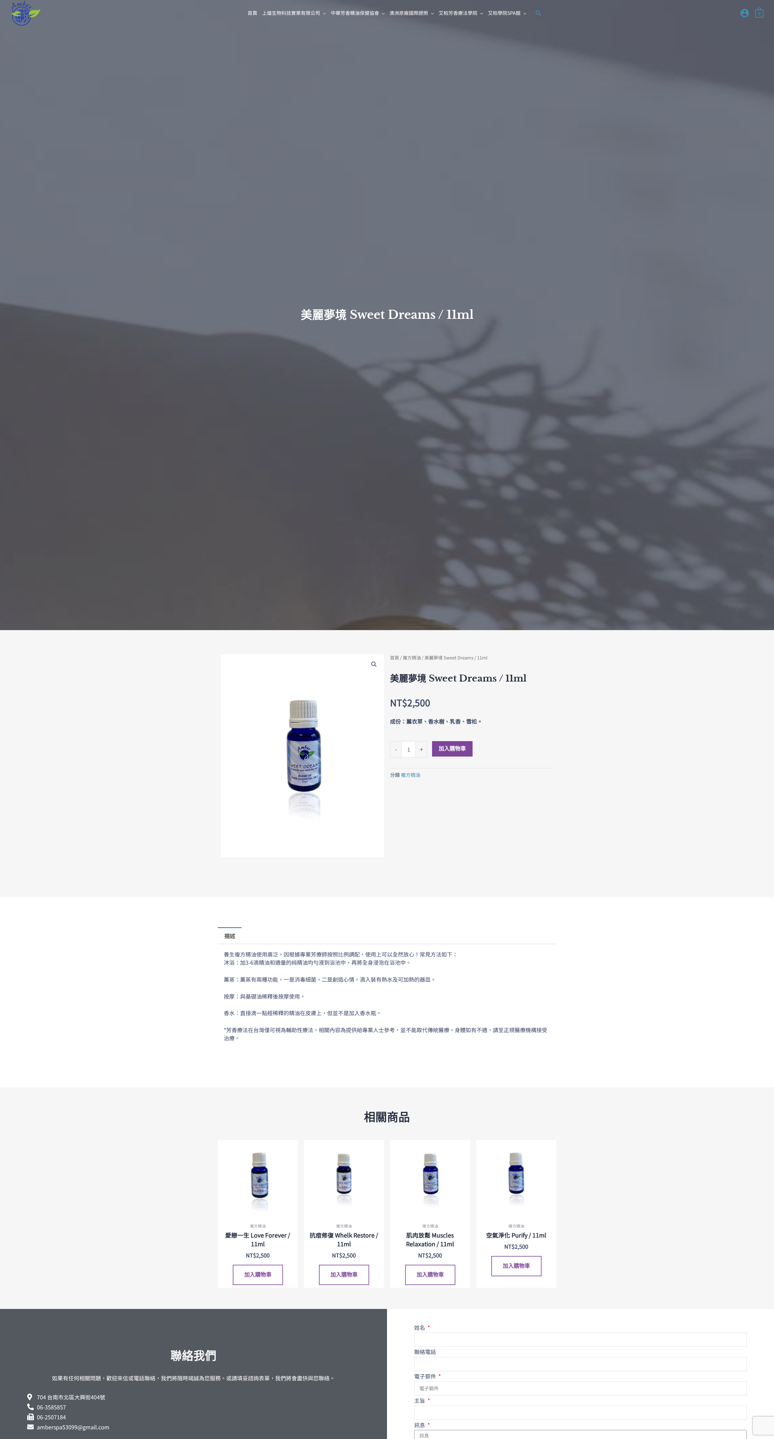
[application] (323, 12)
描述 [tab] (229, 936)
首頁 (394, 657)
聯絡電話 (425, 1352)
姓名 (420, 1327)
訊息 (420, 1425)
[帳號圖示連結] (744, 13)
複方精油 (412, 657)
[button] (294, 13)
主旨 (420, 1400)
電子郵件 (425, 1376)
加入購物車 (452, 748)
